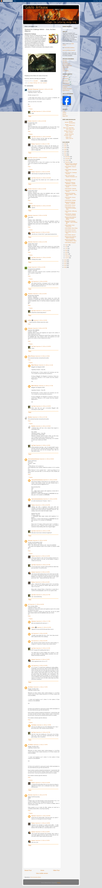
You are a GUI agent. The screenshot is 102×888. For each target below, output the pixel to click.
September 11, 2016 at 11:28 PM (42, 823)
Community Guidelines (69, 47)
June (66, 248)
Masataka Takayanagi (33, 89)
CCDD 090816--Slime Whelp (71, 228)
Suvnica (64, 114)
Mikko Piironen (31, 356)
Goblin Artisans (65, 95)
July (66, 246)
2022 (65, 144)
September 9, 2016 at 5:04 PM (39, 293)
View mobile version (42, 873)
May (66, 250)
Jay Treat (33, 111)
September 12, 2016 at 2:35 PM (42, 831)
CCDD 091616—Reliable (70, 200)
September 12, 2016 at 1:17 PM (42, 144)
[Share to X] (44, 81)
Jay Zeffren (65, 62)
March (66, 254)
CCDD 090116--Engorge (70, 242)
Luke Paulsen (66, 70)
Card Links (65, 50)
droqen (29, 267)
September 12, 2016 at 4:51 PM (42, 582)
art (28, 82)
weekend (45, 82)
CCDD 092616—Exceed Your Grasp (70, 180)
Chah (64, 69)
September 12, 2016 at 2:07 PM (43, 564)
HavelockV (65, 76)
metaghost (65, 87)
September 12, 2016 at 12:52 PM (43, 310)
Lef (32, 281)
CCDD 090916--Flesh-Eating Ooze (70, 226)
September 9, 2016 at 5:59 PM (40, 320)
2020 (65, 147)
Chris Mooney (66, 78)
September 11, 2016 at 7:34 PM (44, 724)
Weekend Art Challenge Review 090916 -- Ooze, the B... (71, 194)
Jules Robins (65, 80)
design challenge (33, 82)
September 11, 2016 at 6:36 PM (37, 604)
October (67, 160)
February (67, 255)
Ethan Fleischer (66, 83)
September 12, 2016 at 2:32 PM (42, 572)
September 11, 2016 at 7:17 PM (43, 621)
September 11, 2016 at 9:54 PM (40, 640)
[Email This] (41, 81)
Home (42, 870)
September (67, 162)
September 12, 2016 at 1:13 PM (43, 530)
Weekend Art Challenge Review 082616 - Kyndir (70, 240)
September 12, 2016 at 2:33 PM (42, 659)
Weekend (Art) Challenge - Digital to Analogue (71, 237)
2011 (65, 267)
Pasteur (30, 121)
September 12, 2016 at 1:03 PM (43, 445)
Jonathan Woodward (67, 88)
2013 (65, 263)
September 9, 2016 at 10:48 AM (40, 157)
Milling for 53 (72, 125)
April (66, 252)
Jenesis (30, 188)
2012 (65, 265)
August (67, 244)
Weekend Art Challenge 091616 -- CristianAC (70, 203)
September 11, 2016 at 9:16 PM (44, 627)
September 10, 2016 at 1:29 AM (42, 356)
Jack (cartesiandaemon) (33, 458)
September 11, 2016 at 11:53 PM (42, 171)
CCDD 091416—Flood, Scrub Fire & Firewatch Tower (70, 208)
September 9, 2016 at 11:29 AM (39, 188)
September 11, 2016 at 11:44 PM (42, 556)
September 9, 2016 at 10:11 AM (46, 89)
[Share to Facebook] (45, 81)
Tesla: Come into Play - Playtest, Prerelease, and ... (71, 176)
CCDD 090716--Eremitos (70, 230)
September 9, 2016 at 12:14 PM (40, 241)
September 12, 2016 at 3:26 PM (40, 665)
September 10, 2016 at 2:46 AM (42, 232)
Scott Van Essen (66, 85)
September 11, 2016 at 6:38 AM (47, 458)
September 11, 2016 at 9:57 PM (40, 794)
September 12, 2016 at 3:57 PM (43, 732)
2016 (65, 155)
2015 (65, 260)
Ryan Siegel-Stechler (67, 65)
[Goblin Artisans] (67, 104)
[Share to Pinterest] (46, 81)
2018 (65, 151)
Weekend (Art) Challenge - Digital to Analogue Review (71, 218)
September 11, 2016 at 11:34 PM (42, 782)
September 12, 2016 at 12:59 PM (43, 406)
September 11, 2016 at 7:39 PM (40, 744)
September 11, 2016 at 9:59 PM (43, 815)
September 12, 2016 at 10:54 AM (43, 177)
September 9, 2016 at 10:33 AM (39, 121)
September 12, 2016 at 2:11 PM (43, 648)
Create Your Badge (66, 106)
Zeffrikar (64, 112)
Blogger (59, 882)
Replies (31, 109)
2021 (65, 145)
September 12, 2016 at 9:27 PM (43, 594)
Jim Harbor (30, 687)
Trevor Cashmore (66, 64)
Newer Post (28, 870)
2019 (65, 149)
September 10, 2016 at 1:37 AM (46, 385)
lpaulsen (67, 122)
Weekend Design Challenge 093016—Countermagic (71, 164)
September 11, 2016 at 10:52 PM (42, 505)
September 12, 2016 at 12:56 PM (43, 346)
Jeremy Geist (65, 67)
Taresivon (30, 293)
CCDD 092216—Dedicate (70, 188)
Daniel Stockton (66, 90)
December (67, 156)
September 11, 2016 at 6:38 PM (50, 479)
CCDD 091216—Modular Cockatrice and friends (70, 215)
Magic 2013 (65, 116)
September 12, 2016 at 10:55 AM (43, 111)
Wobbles (30, 417)
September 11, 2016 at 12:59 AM (43, 426)
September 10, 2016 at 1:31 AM (46, 365)
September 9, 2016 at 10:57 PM (40, 328)
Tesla (64, 111)
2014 (65, 261)
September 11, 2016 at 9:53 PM (40, 633)
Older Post (56, 870)
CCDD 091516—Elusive (70, 205)
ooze (41, 82)
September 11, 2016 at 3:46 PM (40, 540)
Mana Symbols (71, 50)
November (67, 158)
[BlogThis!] (42, 81)
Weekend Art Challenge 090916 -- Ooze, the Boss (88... (71, 222)
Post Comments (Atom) (36, 877)
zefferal (29, 320)
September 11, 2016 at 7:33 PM (40, 687)
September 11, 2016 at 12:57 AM (40, 417)
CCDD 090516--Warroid (70, 234)
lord (38, 82)
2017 (65, 153)
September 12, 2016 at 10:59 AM (43, 257)
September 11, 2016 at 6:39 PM (40, 281)
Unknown (30, 215)
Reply (29, 106)
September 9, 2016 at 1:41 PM (38, 267)
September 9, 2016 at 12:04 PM (40, 215)
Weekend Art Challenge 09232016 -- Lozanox (70, 183)
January (67, 257)
